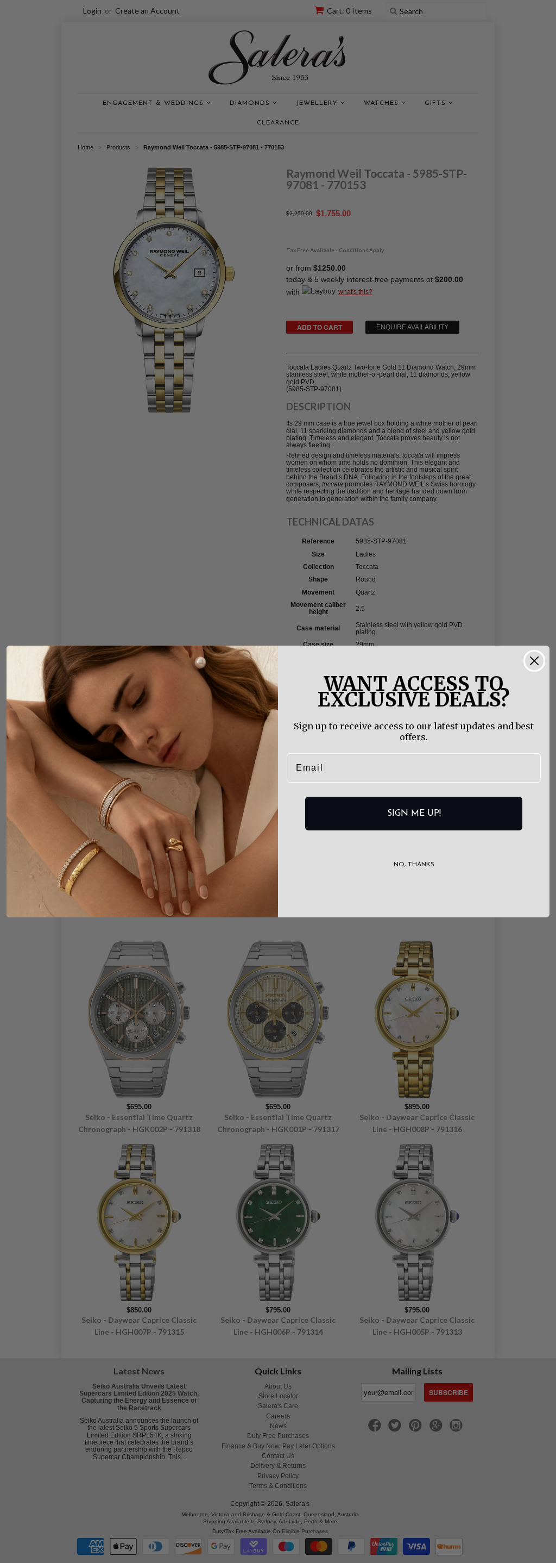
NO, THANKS (414, 864)
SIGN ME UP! (414, 813)
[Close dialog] (534, 661)
